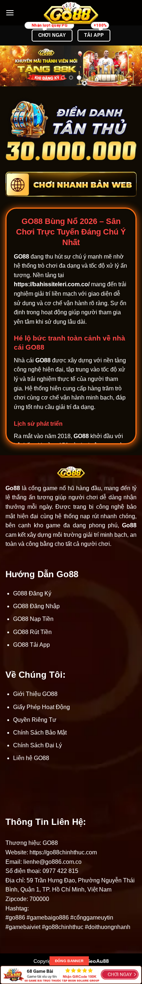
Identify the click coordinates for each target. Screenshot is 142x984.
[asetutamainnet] (71, 12)
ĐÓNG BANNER (69, 961)
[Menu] (9, 12)
